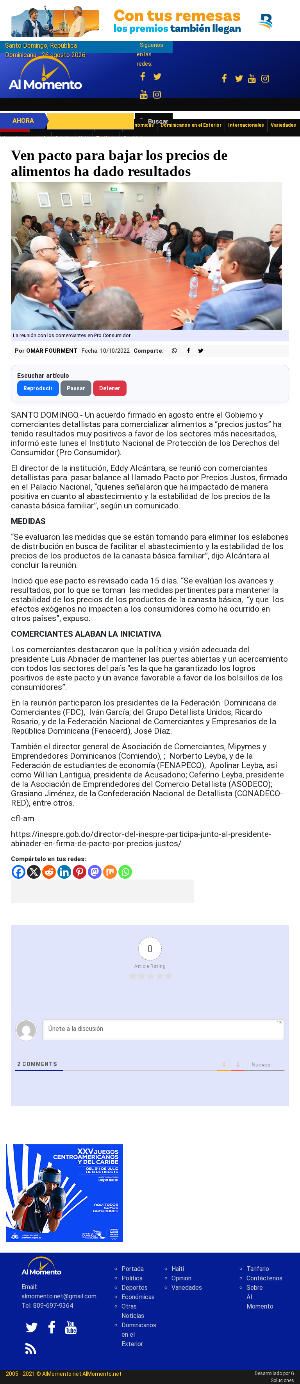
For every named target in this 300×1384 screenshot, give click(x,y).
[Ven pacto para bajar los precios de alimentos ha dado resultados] (146, 255)
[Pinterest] (79, 872)
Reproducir (38, 388)
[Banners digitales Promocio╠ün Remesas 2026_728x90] (150, 21)
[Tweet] (198, 350)
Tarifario (257, 1269)
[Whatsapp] (125, 872)
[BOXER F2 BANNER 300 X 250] (64, 1192)
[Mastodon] (95, 872)
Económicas (138, 1297)
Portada (132, 1269)
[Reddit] (49, 872)
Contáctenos (264, 1278)
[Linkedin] (64, 872)
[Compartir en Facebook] (184, 350)
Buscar (158, 121)
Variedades (186, 1287)
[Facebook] (18, 872)
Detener (109, 388)
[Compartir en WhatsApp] (171, 350)
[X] (34, 872)
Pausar (76, 388)
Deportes (134, 1287)
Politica (132, 1278)
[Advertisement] (102, 891)
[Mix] (110, 872)
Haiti (177, 1269)
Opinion (181, 1278)
